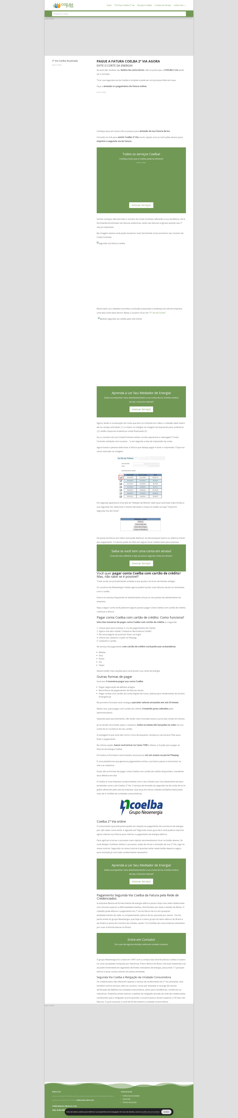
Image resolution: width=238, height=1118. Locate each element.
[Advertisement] (119, 38)
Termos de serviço (129, 1102)
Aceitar (166, 1112)
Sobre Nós (127, 1099)
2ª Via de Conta (157, 312)
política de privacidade (151, 1112)
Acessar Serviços (141, 205)
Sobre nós (178, 5)
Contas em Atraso (163, 5)
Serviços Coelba (144, 5)
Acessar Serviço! (141, 409)
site (127, 627)
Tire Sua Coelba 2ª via (124, 5)
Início (109, 5)
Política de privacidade (131, 1096)
